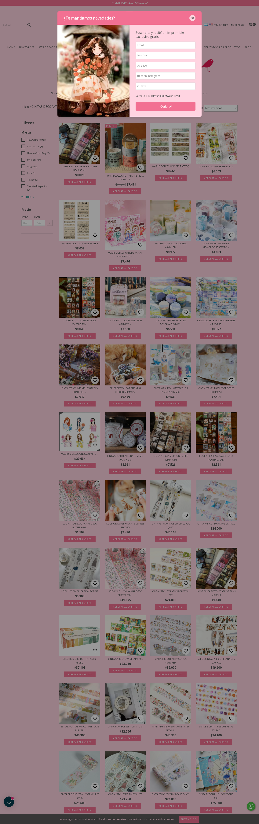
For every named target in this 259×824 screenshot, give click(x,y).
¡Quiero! (166, 106)
